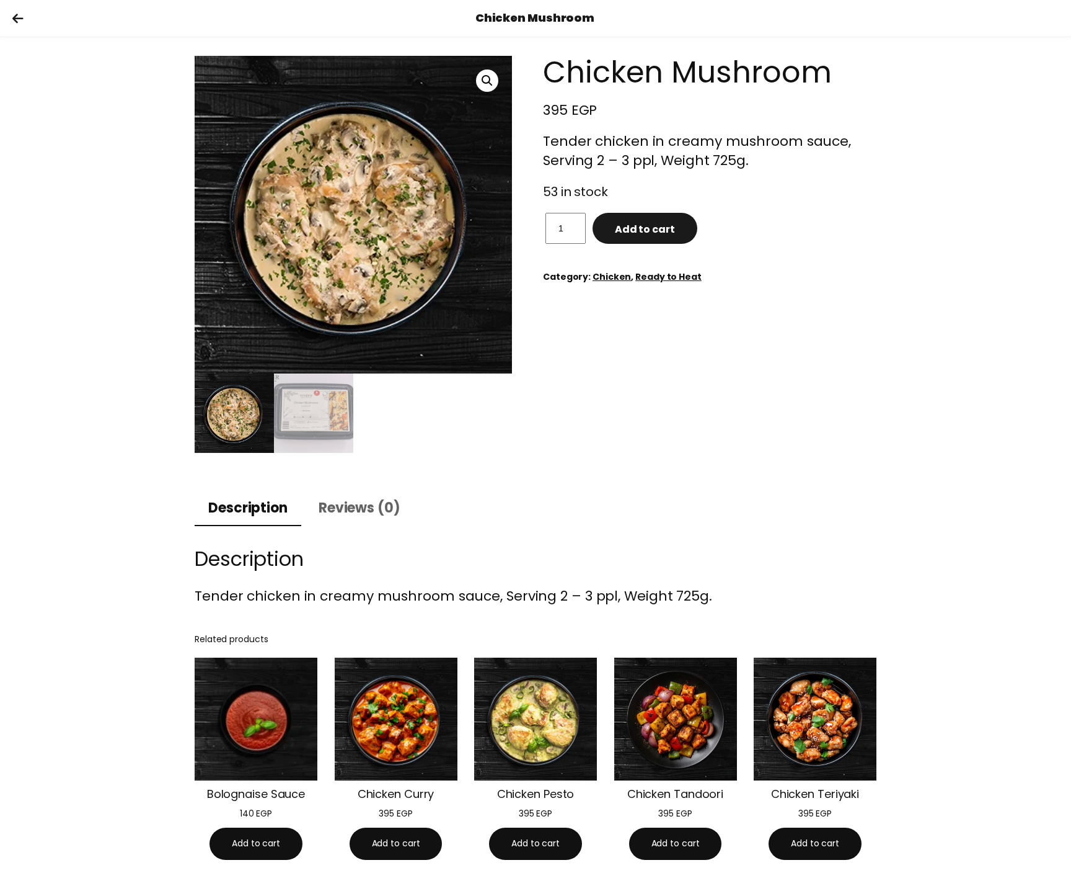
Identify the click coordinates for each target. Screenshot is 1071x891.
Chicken (612, 277)
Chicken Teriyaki (815, 794)
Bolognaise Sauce (256, 794)
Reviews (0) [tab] (359, 507)
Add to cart (645, 229)
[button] (487, 80)
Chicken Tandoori (675, 794)
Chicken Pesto (536, 794)
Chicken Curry (396, 794)
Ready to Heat (668, 277)
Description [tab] (248, 507)
